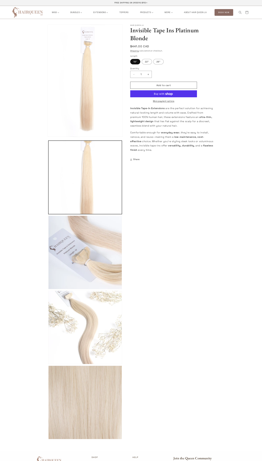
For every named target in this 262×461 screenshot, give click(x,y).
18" (135, 61)
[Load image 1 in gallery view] (85, 177)
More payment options (163, 101)
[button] (55, 12)
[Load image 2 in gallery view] (85, 252)
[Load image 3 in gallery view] (85, 327)
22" (147, 61)
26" (158, 61)
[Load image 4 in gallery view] (85, 402)
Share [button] (136, 159)
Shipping (134, 51)
